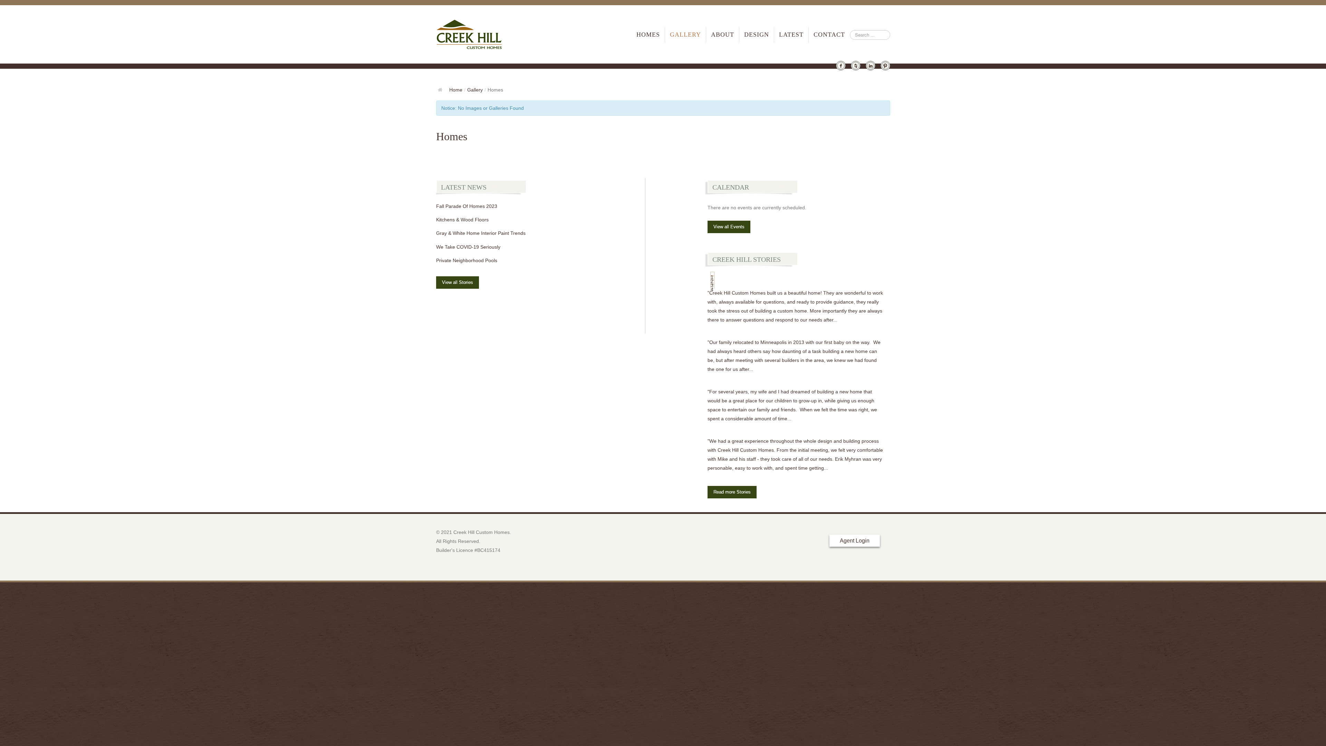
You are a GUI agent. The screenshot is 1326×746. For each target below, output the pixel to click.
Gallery (685, 34)
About (722, 34)
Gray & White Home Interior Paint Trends (481, 233)
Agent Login (854, 541)
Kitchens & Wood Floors (462, 219)
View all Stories (457, 282)
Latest (791, 34)
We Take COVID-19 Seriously (468, 247)
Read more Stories (732, 492)
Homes (648, 34)
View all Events (728, 226)
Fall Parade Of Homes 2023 (466, 206)
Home (455, 90)
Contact (829, 34)
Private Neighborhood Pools (466, 260)
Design (756, 34)
